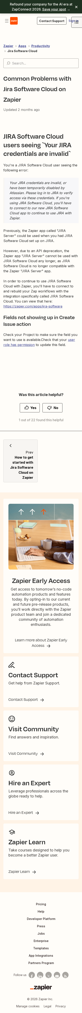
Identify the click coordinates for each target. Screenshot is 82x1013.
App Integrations (41, 955)
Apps (22, 46)
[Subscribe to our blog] (65, 975)
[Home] (14, 21)
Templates (41, 948)
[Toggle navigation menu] (6, 20)
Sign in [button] (74, 20)
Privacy (61, 1006)
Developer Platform (41, 919)
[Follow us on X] (48, 975)
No (56, 408)
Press (41, 926)
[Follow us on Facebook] (32, 975)
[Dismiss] (76, 6)
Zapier (8, 46)
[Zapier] (41, 987)
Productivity (40, 46)
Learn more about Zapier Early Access (41, 642)
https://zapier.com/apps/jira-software (32, 306)
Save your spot (54, 9)
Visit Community (23, 753)
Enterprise (41, 941)
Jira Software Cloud (22, 51)
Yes (33, 408)
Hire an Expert (21, 812)
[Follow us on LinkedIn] (40, 975)
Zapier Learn (19, 871)
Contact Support (23, 699)
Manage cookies (28, 1006)
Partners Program (41, 963)
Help (41, 911)
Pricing (41, 904)
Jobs (41, 933)
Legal (47, 1006)
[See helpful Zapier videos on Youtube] (57, 975)
